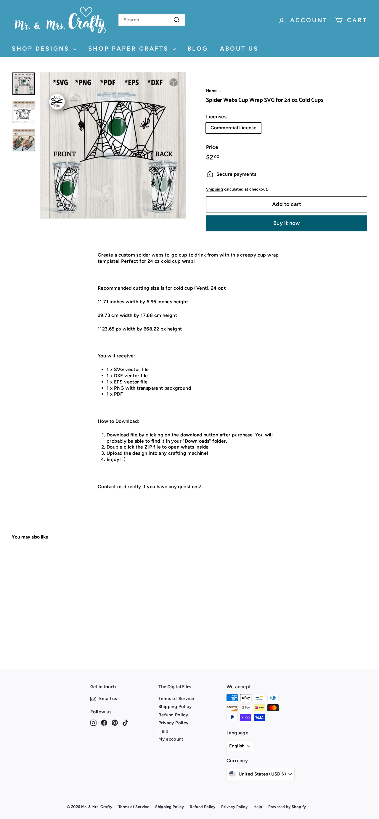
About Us (239, 48)
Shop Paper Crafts (129, 48)
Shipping (214, 189)
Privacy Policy (173, 723)
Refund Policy (173, 715)
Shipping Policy (175, 706)
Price (212, 147)
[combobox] (151, 20)
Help (163, 731)
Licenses (216, 117)
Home (212, 90)
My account (170, 739)
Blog (197, 48)
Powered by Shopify (287, 807)
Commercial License (233, 127)
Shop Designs (42, 48)
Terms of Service (176, 698)
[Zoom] (113, 145)
